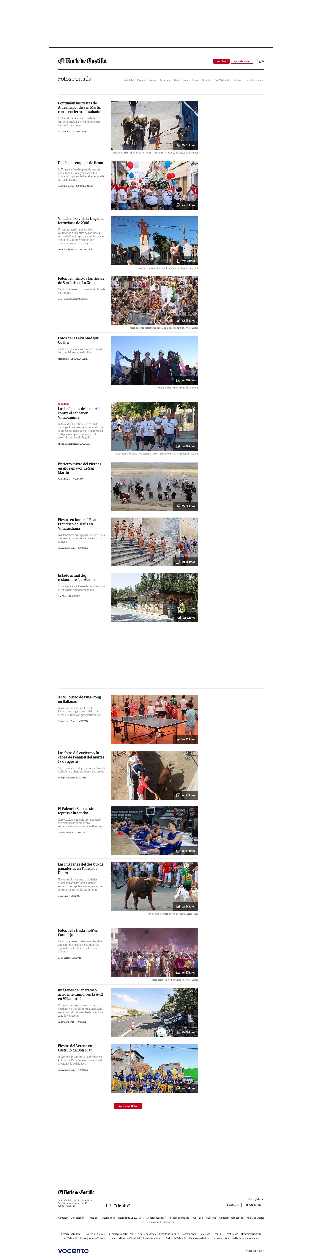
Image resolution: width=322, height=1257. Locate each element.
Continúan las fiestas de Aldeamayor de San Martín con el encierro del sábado (79, 107)
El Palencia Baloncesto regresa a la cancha (76, 810)
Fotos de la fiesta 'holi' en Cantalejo (78, 932)
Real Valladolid (222, 80)
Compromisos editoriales (231, 1217)
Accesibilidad (108, 1217)
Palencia (141, 80)
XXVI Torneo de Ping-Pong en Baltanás (79, 699)
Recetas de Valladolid (199, 1238)
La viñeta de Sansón (146, 1234)
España (195, 80)
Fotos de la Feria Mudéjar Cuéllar (78, 340)
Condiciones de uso (156, 1217)
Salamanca (165, 80)
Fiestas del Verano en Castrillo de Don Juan (75, 1047)
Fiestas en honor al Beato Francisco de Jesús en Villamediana (78, 524)
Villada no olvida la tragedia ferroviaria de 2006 (81, 220)
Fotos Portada (74, 78)
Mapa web (211, 1217)
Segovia (153, 80)
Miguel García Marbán (68, 443)
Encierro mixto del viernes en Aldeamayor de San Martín (79, 468)
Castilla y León (181, 80)
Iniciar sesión (244, 61)
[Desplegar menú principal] (261, 61)
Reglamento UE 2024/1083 (131, 1217)
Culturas (237, 80)
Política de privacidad (179, 1217)
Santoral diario (189, 1234)
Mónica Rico (64, 358)
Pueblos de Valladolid (175, 1238)
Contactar (63, 1217)
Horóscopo (205, 1234)
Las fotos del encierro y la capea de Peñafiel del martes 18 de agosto (81, 757)
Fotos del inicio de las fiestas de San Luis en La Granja (81, 280)
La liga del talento (221, 1238)
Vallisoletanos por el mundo (246, 1238)
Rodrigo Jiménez (66, 777)
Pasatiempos (232, 1234)
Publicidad (197, 1217)
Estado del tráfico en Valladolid (125, 1238)
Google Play (255, 1204)
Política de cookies (255, 1217)
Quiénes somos (78, 1217)
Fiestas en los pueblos (94, 1234)
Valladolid (129, 80)
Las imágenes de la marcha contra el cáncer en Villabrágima (80, 413)
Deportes (206, 80)
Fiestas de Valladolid (70, 1234)
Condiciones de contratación (161, 1222)
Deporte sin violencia (169, 1234)
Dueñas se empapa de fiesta (80, 162)
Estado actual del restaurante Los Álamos (77, 577)
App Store (234, 1204)
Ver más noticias (128, 1106)
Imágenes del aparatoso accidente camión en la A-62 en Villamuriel (80, 994)
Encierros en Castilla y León (121, 1234)
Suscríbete (221, 61)
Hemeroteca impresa (254, 80)
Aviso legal (94, 1217)
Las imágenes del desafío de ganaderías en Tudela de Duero (80, 868)
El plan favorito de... (152, 1238)
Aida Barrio (63, 131)
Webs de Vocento (254, 1250)
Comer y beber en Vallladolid (93, 1238)
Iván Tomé (63, 596)
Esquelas (218, 1234)
